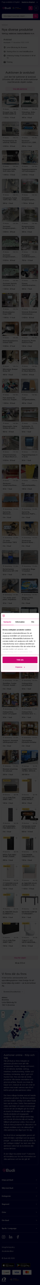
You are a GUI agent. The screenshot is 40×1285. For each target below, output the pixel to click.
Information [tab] (20, 622)
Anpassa (18, 667)
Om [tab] (32, 622)
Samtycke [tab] (7, 622)
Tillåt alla (20, 660)
